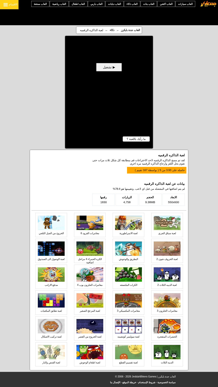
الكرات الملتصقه (128, 285)
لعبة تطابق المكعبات (51, 310)
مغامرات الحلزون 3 (167, 310)
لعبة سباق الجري (167, 233)
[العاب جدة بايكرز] (208, 6)
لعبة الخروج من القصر (89, 336)
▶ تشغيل (109, 67)
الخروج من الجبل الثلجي (51, 233)
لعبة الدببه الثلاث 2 (167, 285)
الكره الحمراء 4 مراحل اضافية (90, 261)
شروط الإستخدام (146, 382)
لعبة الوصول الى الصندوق (51, 259)
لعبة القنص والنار (51, 362)
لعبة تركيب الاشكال (51, 336)
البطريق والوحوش (128, 259)
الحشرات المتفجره (167, 336)
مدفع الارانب (51, 285)
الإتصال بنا (115, 382)
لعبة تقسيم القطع (128, 362)
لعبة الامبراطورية (129, 233)
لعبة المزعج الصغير (90, 310)
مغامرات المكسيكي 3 (128, 310)
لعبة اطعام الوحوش (89, 362)
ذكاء (112, 30)
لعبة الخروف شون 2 (167, 259)
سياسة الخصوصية (167, 382)
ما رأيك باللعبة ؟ (136, 139)
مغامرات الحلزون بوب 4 (90, 285)
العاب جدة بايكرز (130, 30)
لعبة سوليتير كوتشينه (128, 336)
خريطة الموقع (129, 382)
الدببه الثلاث (167, 362)
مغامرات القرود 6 (90, 233)
